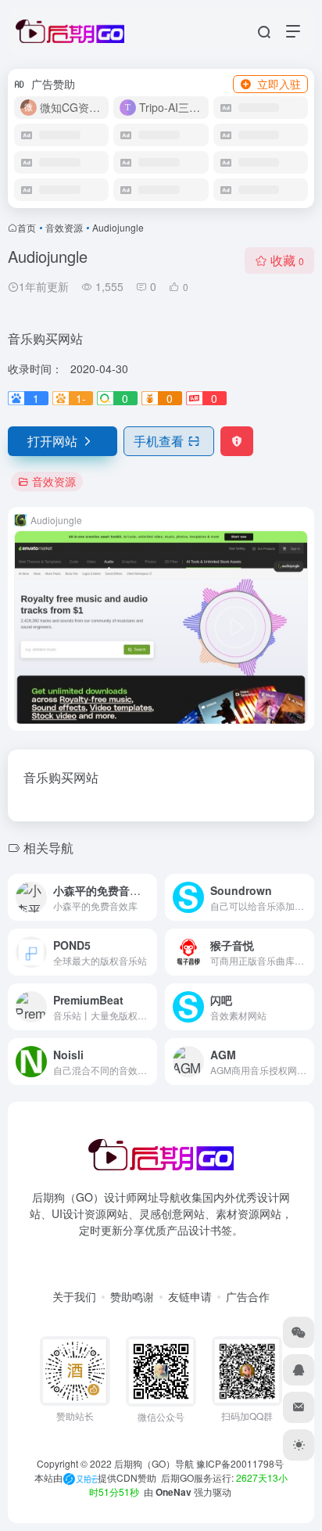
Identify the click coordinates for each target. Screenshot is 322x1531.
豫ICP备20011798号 (240, 1463)
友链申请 (190, 1296)
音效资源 (64, 227)
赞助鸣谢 (132, 1296)
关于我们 (74, 1296)
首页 (26, 227)
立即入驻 (279, 84)
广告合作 (248, 1296)
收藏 (287, 260)
